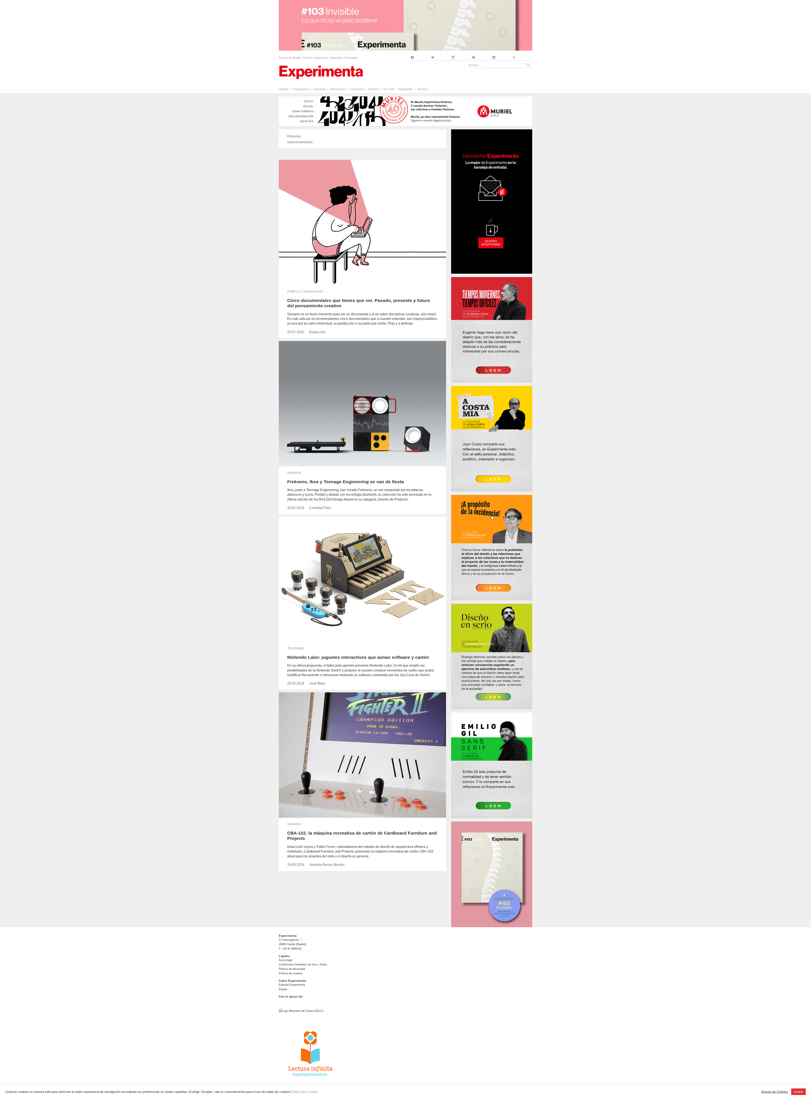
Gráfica (283, 89)
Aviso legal (285, 960)
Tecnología (295, 648)
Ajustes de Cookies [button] (774, 1092)
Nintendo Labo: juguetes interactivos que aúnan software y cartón (358, 657)
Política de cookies (290, 973)
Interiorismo (338, 89)
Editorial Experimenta (292, 984)
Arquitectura (301, 89)
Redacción (317, 332)
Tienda (421, 89)
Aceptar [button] (798, 1091)
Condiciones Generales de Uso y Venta (303, 964)
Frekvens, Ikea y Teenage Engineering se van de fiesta (345, 481)
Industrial (319, 89)
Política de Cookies (304, 1092)
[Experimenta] (321, 72)
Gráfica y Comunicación (305, 291)
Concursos (357, 89)
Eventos (373, 89)
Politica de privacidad (292, 968)
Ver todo (389, 89)
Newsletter (406, 89)
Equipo (283, 989)
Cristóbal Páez (320, 508)
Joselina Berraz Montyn (326, 864)
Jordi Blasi (317, 683)
